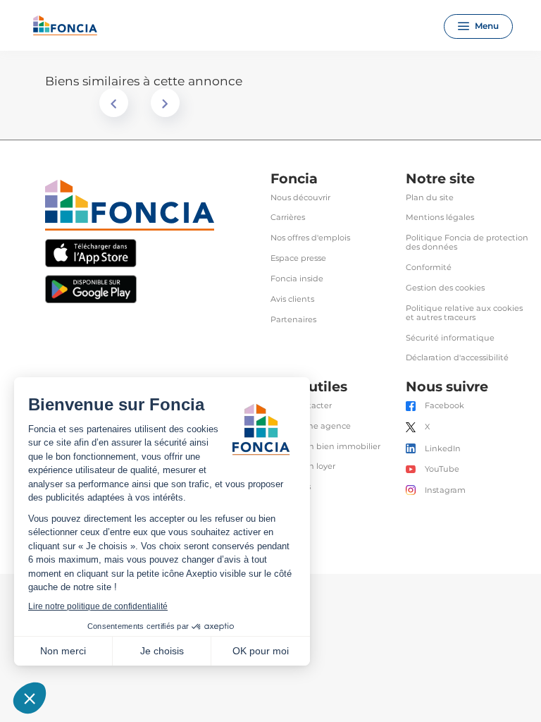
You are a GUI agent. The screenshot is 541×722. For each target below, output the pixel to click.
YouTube (442, 469)
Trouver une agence (310, 426)
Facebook (444, 405)
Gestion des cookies (445, 288)
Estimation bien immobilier (325, 446)
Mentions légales (440, 217)
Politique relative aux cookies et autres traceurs (464, 313)
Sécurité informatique (450, 338)
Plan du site (430, 197)
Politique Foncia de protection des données (467, 242)
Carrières (287, 217)
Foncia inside (296, 278)
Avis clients (292, 299)
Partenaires (293, 319)
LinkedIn (443, 448)
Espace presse (298, 258)
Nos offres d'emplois (310, 238)
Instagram (445, 490)
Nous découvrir (300, 197)
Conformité (429, 267)
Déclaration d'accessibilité (457, 357)
